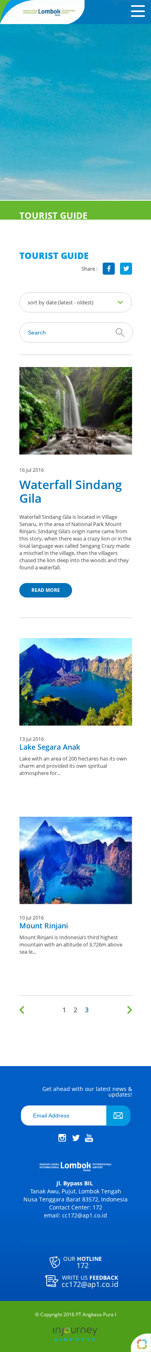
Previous (23, 1010)
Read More (45, 590)
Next (128, 1010)
